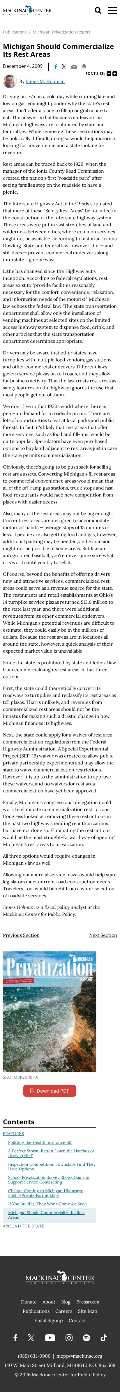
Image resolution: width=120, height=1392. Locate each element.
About (49, 1302)
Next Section (103, 935)
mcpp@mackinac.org (79, 1356)
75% (109, 73)
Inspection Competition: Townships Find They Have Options (52, 1167)
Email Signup (48, 1320)
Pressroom (87, 1302)
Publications (15, 32)
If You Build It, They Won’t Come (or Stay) (47, 1203)
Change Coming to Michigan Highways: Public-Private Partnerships (45, 1193)
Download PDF (53, 1091)
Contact (77, 1320)
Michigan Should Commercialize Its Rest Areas (46, 1215)
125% (114, 73)
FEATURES (13, 1133)
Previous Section (21, 935)
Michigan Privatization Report (61, 32)
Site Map (87, 1311)
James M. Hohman (45, 81)
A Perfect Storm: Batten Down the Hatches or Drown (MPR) (51, 1153)
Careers (63, 1311)
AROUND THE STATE (23, 1226)
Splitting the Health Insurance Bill (40, 1142)
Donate (29, 1302)
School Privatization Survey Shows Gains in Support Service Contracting (48, 1180)
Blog (65, 1302)
